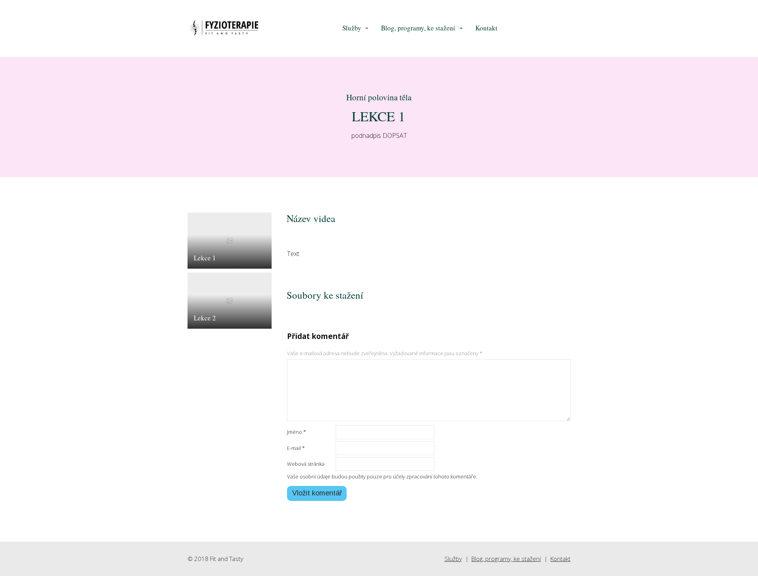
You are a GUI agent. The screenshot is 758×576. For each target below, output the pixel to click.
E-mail (296, 448)
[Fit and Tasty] (224, 28)
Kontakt (486, 27)
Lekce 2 (205, 317)
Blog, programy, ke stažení (418, 27)
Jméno (296, 431)
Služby (351, 27)
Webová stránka (306, 463)
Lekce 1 (205, 257)
